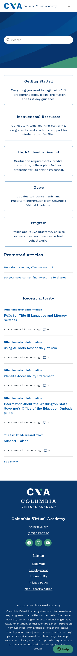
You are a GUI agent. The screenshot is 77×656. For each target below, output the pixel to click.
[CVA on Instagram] (38, 542)
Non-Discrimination (39, 589)
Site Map (38, 563)
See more (11, 461)
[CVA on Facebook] (29, 542)
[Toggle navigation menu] (69, 6)
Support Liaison (16, 441)
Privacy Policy (38, 582)
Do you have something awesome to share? (35, 277)
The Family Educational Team (23, 434)
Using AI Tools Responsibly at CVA (30, 348)
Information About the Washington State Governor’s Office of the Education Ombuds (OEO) (38, 408)
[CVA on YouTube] (48, 542)
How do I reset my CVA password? (28, 267)
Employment (38, 570)
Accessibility (38, 576)
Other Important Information (23, 309)
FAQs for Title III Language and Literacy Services (35, 318)
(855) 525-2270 (38, 533)
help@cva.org (38, 527)
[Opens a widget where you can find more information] (63, 649)
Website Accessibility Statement (29, 376)
